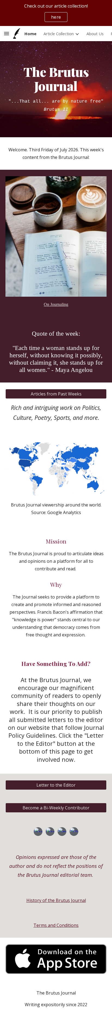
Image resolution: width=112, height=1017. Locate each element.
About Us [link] (95, 33)
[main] (56, 89)
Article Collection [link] (58, 33)
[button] (6, 33)
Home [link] (30, 33)
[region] (56, 13)
